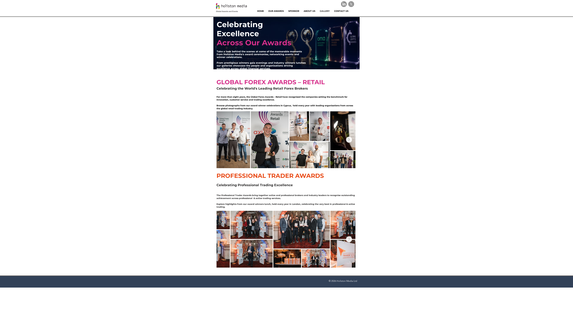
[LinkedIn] (344, 4)
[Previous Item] (223, 239)
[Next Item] (349, 140)
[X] (351, 4)
